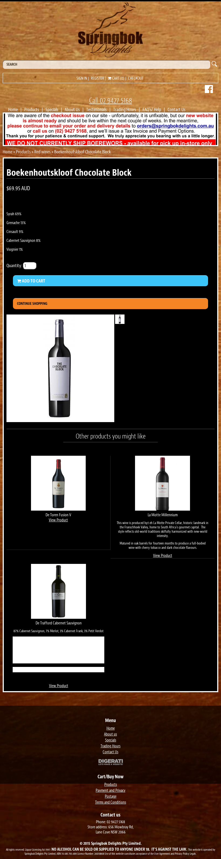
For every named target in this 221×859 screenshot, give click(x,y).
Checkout (135, 78)
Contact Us (176, 109)
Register (97, 78)
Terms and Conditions (110, 802)
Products (31, 109)
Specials (52, 109)
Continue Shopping (32, 303)
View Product (58, 520)
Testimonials (96, 109)
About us (110, 734)
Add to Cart (33, 281)
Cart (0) (117, 78)
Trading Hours (124, 109)
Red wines (42, 152)
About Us (72, 109)
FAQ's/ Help (152, 109)
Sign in (82, 78)
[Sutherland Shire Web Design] (110, 763)
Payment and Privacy (110, 790)
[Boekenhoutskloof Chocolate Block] (60, 420)
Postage (110, 796)
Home (13, 109)
